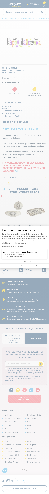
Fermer (8, 266)
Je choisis (24, 266)
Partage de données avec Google (14, 254)
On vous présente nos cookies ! (13, 256)
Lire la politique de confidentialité (12, 246)
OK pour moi (40, 266)
